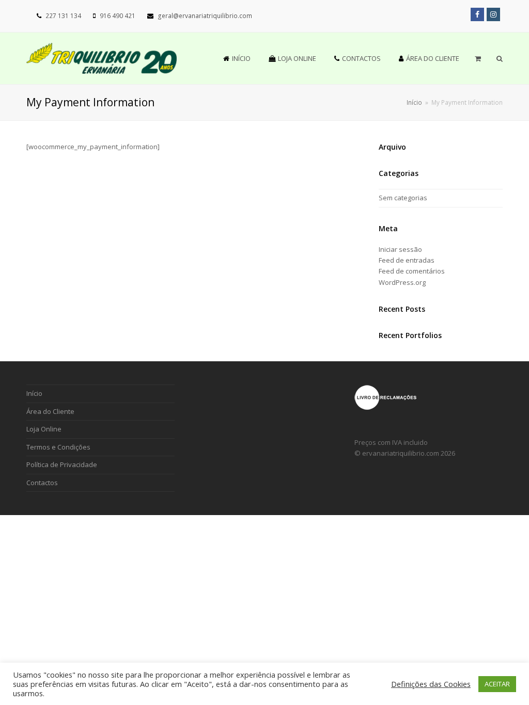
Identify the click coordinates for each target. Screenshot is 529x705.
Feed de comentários (412, 271)
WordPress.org (402, 282)
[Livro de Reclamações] (385, 407)
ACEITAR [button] (497, 683)
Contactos (42, 482)
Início (414, 102)
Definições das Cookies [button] (431, 683)
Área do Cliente (50, 411)
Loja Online (43, 429)
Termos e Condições (58, 447)
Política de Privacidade (61, 464)
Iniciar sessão (400, 249)
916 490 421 (117, 15)
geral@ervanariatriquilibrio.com (205, 15)
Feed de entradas (406, 260)
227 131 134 (63, 15)
